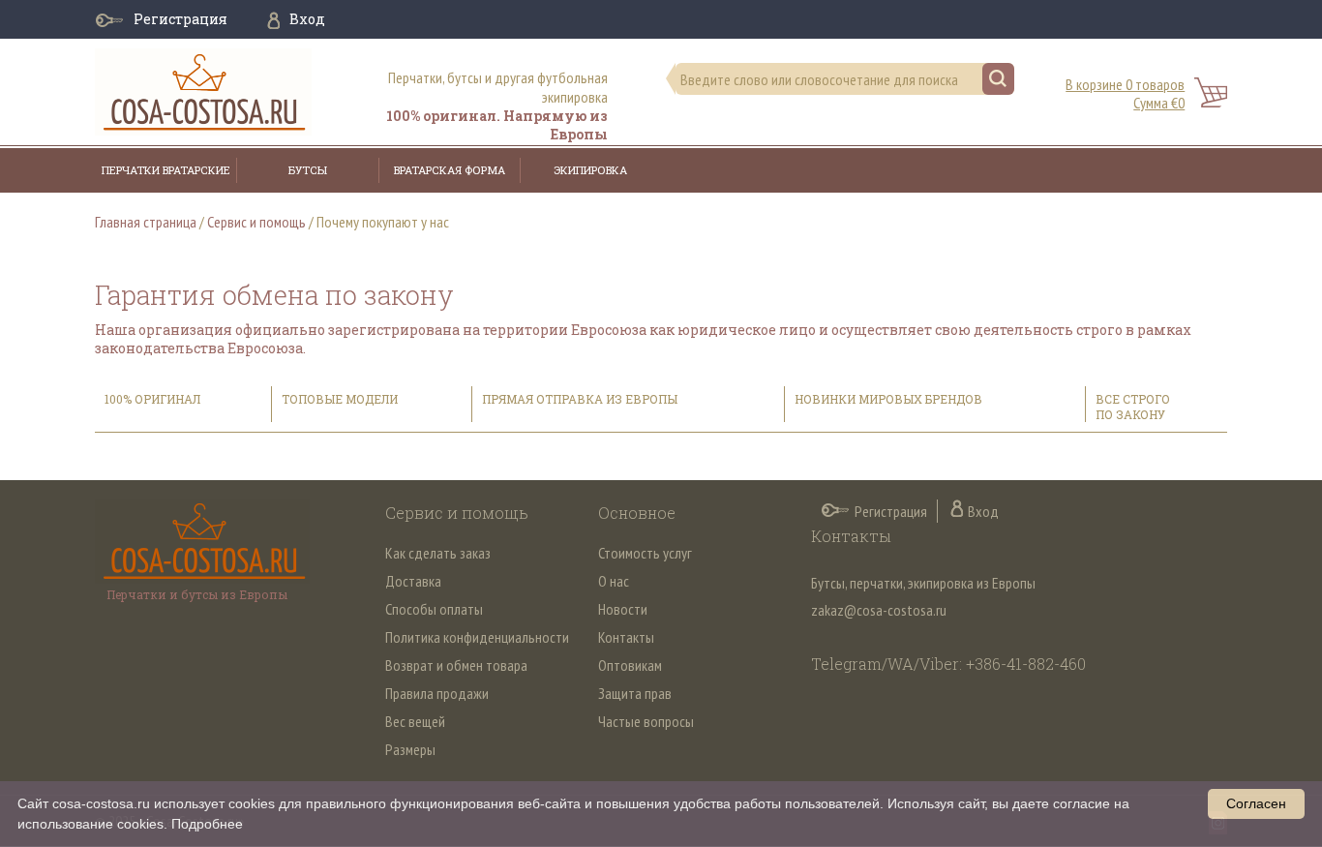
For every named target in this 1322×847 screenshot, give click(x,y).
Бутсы (307, 170)
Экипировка (590, 170)
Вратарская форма (449, 170)
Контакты (626, 637)
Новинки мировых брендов (888, 399)
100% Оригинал (154, 399)
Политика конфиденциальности (477, 637)
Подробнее (207, 824)
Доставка (413, 580)
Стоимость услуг (645, 552)
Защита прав (635, 693)
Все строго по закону (1133, 406)
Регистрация (180, 19)
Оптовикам (630, 665)
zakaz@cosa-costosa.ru (878, 610)
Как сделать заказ (438, 552)
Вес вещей (415, 721)
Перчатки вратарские (166, 170)
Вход (307, 19)
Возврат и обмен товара (456, 665)
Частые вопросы (646, 721)
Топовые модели (340, 399)
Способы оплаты (434, 609)
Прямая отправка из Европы (579, 399)
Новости (622, 609)
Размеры (410, 749)
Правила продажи (437, 693)
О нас (613, 580)
